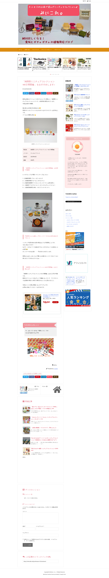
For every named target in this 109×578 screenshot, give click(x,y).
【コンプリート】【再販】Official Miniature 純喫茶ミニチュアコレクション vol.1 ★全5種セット (51, 296)
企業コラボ (70, 226)
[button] (20, 64)
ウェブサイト (26, 532)
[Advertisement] (41, 469)
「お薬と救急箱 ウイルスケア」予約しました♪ (44, 427)
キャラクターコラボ (72, 224)
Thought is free (62, 574)
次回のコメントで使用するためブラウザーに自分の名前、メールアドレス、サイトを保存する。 (40, 540)
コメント (25, 511)
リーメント (68, 218)
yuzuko (56, 368)
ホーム (21, 54)
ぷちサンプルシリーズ (73, 220)
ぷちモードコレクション (73, 222)
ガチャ (27, 54)
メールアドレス (40, 526)
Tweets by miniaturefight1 (71, 197)
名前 (24, 526)
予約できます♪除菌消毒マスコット (82, 94)
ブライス (68, 215)
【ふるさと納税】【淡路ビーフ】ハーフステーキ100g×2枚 (80, 278)
